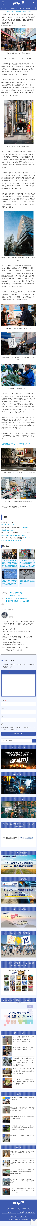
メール (4, 708)
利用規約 (20, 1212)
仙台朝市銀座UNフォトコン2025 (18, 601)
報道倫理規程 (25, 1208)
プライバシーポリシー (9, 1212)
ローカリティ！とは (13, 1208)
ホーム (7, 11)
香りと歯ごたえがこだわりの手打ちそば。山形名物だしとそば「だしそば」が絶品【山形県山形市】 (23, 1082)
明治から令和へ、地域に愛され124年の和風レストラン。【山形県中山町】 (23, 1049)
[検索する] (34, 741)
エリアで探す (5, 8)
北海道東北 (18, 11)
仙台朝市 (25, 598)
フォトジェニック (13, 598)
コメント (7, 672)
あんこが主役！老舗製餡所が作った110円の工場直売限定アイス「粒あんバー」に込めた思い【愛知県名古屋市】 (23, 1039)
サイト (3, 717)
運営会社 (23, 1216)
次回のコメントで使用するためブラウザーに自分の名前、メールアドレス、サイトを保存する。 (18, 728)
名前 (3, 700)
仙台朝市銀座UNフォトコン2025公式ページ (15, 444)
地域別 (12, 11)
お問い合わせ (14, 1216)
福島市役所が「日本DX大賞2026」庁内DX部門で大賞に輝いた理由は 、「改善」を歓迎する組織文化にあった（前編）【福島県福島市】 (23, 1061)
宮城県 (24, 11)
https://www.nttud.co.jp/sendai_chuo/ (13, 535)
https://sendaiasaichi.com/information (13, 525)
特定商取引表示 (30, 1212)
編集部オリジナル (16, 8)
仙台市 (29, 11)
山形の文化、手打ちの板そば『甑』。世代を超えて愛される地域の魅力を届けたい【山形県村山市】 (23, 1071)
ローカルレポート (28, 8)
